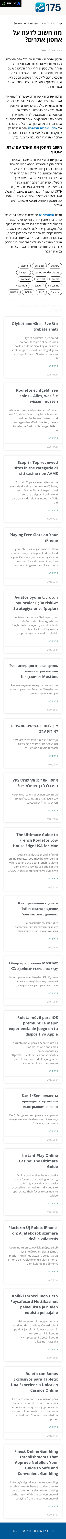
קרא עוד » (53, 365)
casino (24, 265)
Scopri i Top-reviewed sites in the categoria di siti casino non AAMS (36, 468)
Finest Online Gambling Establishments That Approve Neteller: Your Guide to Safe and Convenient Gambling (36, 1462)
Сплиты (55, 292)
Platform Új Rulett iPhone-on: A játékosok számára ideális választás (33, 1233)
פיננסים (14, 292)
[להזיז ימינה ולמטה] (4, 4)
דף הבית (57, 23)
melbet (41, 279)
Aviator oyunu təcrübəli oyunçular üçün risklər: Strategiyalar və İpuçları (35, 603)
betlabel (39, 265)
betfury (55, 265)
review (37, 285)
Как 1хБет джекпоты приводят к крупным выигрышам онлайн (40, 1101)
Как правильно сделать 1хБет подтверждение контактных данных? (38, 908)
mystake (25, 279)
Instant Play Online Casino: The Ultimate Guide (38, 1161)
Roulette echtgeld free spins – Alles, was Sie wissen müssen (37, 396)
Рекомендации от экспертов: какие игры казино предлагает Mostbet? (33, 671)
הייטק (41, 292)
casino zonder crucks (47, 272)
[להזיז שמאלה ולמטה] (3, 4)
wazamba (21, 285)
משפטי (28, 292)
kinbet (55, 279)
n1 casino (53, 285)
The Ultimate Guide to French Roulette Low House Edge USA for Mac (35, 840)
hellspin (23, 272)
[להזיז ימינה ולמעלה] (4, 3)
